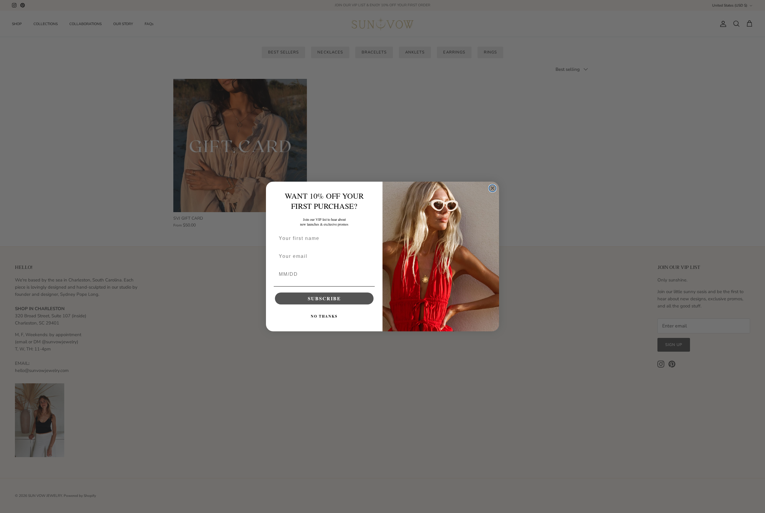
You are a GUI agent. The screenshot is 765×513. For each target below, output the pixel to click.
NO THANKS (324, 316)
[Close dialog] (492, 188)
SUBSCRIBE (324, 298)
